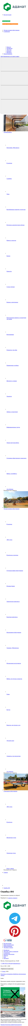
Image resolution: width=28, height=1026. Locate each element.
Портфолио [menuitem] (6, 950)
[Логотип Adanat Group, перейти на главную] (14, 906)
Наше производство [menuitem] (9, 944)
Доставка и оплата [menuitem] (8, 947)
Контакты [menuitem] (6, 958)
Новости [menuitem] (6, 955)
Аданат (3, 971)
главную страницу (12, 898)
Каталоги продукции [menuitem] (9, 954)
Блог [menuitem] (5, 957)
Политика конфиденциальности (13, 1024)
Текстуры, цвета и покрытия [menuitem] (11, 951)
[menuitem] (11, 30)
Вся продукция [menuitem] (7, 943)
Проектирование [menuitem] (8, 946)
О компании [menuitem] (7, 952)
